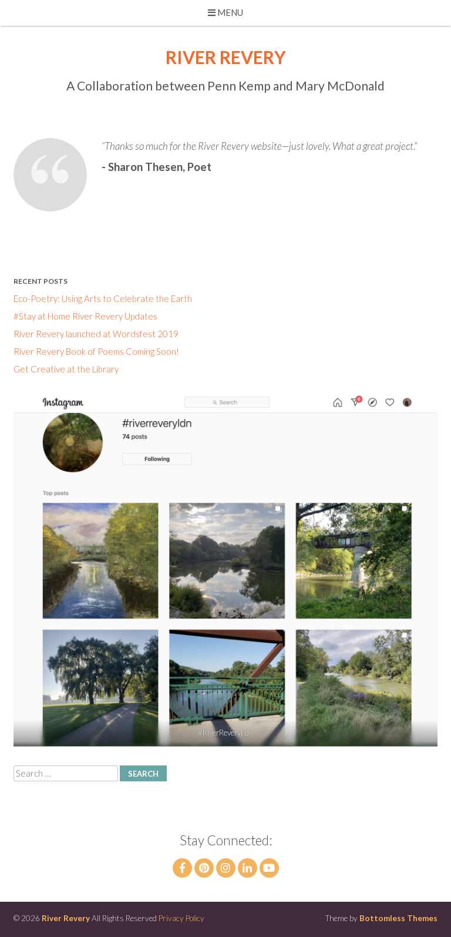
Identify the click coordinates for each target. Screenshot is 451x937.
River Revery (226, 57)
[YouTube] (269, 868)
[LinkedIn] (247, 868)
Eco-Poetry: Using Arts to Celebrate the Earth (103, 298)
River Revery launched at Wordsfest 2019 (96, 333)
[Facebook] (182, 868)
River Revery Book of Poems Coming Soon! (96, 351)
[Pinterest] (204, 868)
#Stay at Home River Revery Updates (85, 316)
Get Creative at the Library (66, 369)
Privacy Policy (181, 918)
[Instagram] (225, 868)
